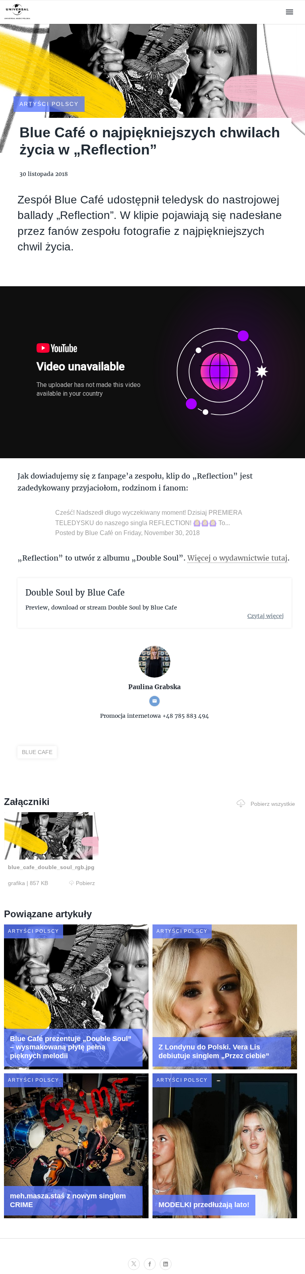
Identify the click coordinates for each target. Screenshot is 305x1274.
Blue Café (99, 533)
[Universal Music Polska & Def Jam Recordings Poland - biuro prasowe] (17, 19)
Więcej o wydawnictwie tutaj (237, 558)
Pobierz (85, 883)
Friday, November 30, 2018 (162, 533)
